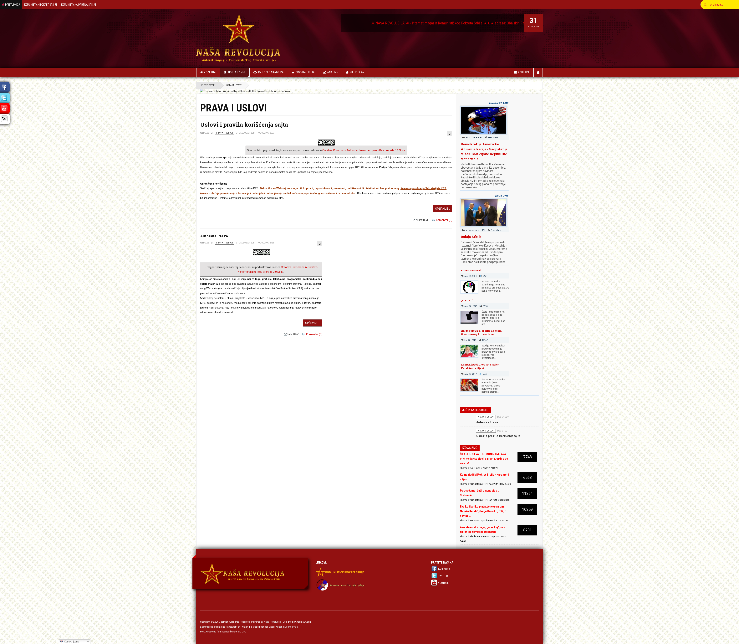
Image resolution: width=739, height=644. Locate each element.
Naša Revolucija (272, 622)
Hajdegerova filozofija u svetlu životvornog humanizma (481, 332)
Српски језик (71, 641)
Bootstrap (205, 627)
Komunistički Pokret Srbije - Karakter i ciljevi (480, 366)
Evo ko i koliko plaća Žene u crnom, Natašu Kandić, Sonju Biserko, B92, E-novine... (483, 511)
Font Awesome (208, 631)
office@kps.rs (519, 23)
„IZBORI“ (467, 300)
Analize (332, 72)
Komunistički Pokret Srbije (40, 4)
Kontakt (523, 72)
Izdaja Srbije (471, 236)
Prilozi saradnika (271, 72)
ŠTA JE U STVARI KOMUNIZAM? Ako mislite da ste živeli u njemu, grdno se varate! (484, 458)
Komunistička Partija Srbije (78, 4)
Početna (210, 72)
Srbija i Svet (236, 72)
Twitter (443, 576)
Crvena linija (305, 72)
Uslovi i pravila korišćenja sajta (244, 124)
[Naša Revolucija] (238, 38)
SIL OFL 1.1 (244, 631)
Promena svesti (471, 270)
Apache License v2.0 (287, 627)
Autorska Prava (214, 236)
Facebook (444, 569)
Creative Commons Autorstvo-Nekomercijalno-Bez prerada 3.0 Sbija (363, 150)
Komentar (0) (444, 220)
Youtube (443, 583)
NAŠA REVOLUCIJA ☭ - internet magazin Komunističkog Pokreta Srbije (350, 23)
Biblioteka (357, 72)
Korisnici (538, 72)
